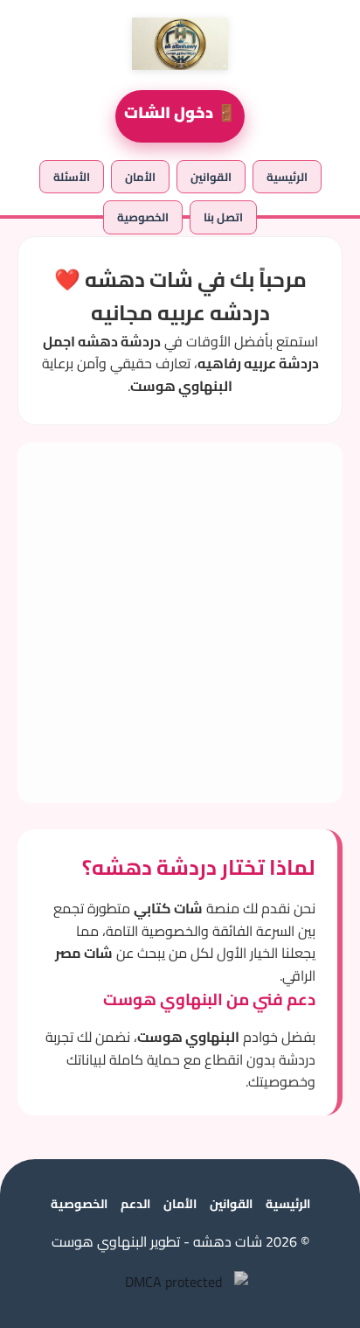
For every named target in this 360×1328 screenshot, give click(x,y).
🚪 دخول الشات (180, 112)
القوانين (211, 176)
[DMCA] (180, 1282)
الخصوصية (143, 216)
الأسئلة (71, 176)
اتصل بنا (223, 216)
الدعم (135, 1203)
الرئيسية (287, 176)
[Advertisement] (180, 623)
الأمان (140, 176)
